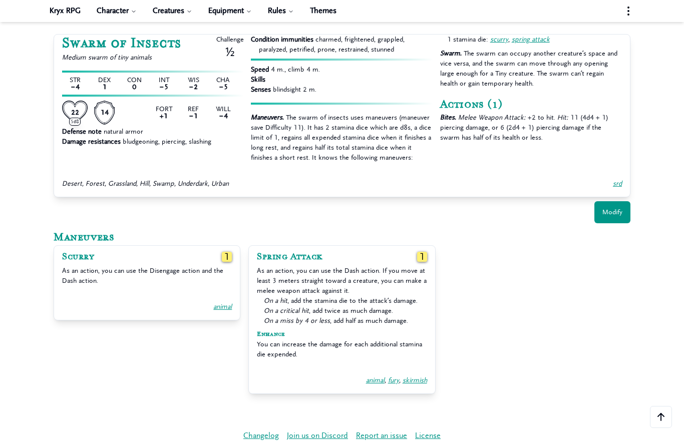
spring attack (531, 39)
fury (393, 380)
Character (113, 11)
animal (222, 306)
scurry (499, 39)
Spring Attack (289, 256)
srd (617, 183)
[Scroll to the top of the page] (661, 417)
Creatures (168, 11)
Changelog (261, 435)
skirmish (415, 380)
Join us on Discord (317, 435)
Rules (277, 11)
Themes (323, 11)
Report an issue (381, 435)
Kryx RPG (65, 11)
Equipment (226, 11)
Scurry (78, 256)
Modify (612, 212)
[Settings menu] (628, 11)
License (428, 435)
